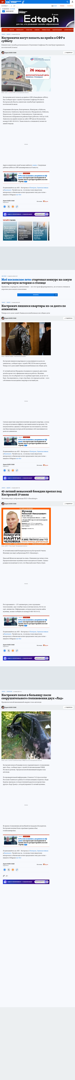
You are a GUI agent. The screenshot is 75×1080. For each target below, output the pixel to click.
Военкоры (37, 29)
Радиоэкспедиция (57, 29)
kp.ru (46, 201)
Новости (12, 29)
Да (3, 11)
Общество (8, 34)
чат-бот (18, 195)
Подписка (70, 5)
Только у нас (29, 29)
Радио (55, 5)
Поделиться (69, 52)
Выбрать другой (9, 11)
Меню (2, 2)
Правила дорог (20, 29)
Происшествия (9, 691)
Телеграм (33, 188)
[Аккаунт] (72, 2)
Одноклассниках (42, 188)
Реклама (62, 5)
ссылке (34, 165)
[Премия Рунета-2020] (22, 1)
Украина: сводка (46, 29)
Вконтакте (7, 190)
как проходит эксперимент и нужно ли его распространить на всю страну (32, 178)
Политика (8, 891)
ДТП (7, 875)
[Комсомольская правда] (13, 2)
